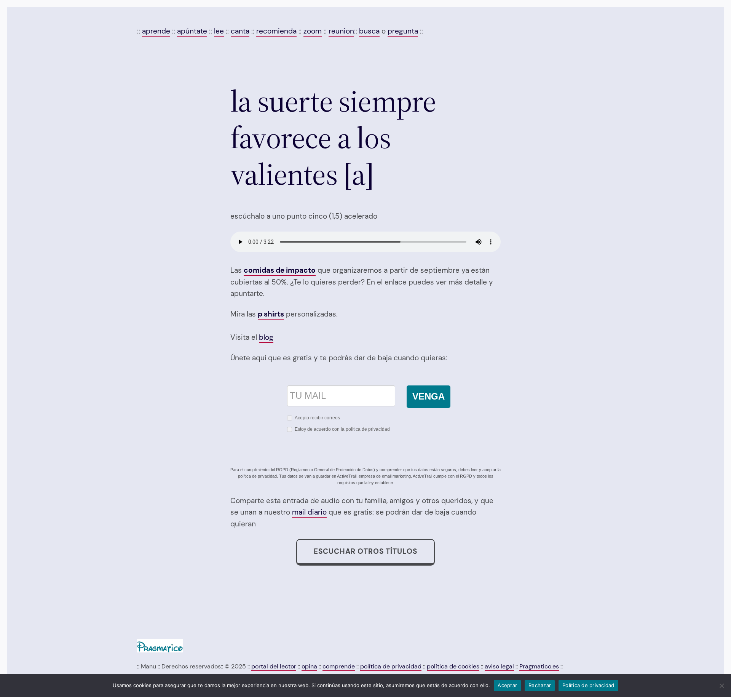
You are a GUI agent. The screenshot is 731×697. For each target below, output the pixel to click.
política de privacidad (390, 666)
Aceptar (507, 685)
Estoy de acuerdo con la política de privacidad (342, 429)
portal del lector (273, 666)
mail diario (309, 512)
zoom (312, 31)
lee (219, 31)
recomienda (276, 31)
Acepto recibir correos (317, 417)
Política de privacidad (588, 685)
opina (309, 666)
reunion (341, 31)
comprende (338, 666)
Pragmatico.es (539, 666)
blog (266, 337)
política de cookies (453, 666)
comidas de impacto (280, 270)
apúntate (192, 31)
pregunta (403, 31)
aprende (156, 31)
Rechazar (539, 685)
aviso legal (499, 666)
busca (369, 31)
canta (240, 31)
